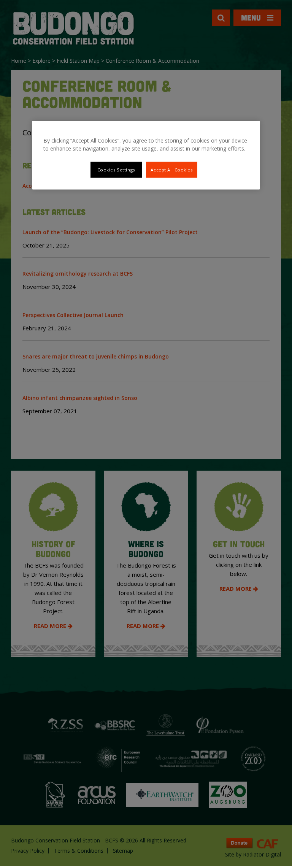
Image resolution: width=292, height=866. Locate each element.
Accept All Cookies (171, 169)
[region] (146, 155)
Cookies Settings (116, 169)
